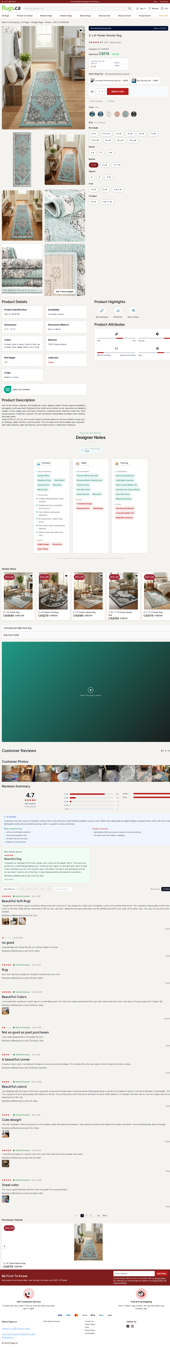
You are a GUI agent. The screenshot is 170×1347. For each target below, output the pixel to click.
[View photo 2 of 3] (14, 921)
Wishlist (155, 8)
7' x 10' (153, 134)
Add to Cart (117, 91)
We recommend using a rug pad (117, 74)
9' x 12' (108, 140)
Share (112, 101)
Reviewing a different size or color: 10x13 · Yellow (20, 951)
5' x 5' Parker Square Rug (84, 612)
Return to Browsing (10, 22)
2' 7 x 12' (117, 165)
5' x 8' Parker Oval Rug (48, 612)
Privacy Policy (160, 1278)
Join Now (161, 1273)
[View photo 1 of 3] (5, 921)
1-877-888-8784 (10, 1)
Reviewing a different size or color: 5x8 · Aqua (19, 1101)
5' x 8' (130, 134)
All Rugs (5, 15)
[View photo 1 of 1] (5, 1011)
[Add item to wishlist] (31, 576)
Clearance (163, 15)
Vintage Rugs (37, 22)
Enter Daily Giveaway (51, 1321)
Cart (166, 8)
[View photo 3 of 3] (22, 921)
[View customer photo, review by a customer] (10, 773)
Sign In (143, 8)
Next (105, 1216)
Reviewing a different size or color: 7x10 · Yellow (20, 1128)
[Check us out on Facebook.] (128, 1326)
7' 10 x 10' (95, 140)
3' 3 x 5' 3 (106, 134)
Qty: (92, 91)
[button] (81, 30)
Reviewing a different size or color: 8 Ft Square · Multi (22, 1193)
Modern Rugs (46, 15)
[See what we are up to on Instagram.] (132, 1326)
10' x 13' (120, 140)
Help (155, 1)
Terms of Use (8, 1328)
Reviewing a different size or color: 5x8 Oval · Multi (21, 1158)
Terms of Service (120, 1283)
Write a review (115, 42)
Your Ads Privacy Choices (14, 1334)
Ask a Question (97, 101)
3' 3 (92, 153)
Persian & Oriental (24, 15)
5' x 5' (93, 202)
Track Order (164, 1)
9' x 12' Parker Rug (11, 612)
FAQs (87, 1327)
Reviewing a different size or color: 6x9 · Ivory (19, 915)
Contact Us (89, 1321)
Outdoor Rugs (66, 15)
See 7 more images (64, 291)
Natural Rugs (85, 15)
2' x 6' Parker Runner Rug (14, 1263)
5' (101, 153)
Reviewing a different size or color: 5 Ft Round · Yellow (22, 1005)
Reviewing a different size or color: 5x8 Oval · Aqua (24, 876)
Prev (76, 1216)
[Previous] (4, 596)
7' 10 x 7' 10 (107, 202)
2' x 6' (93, 165)
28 (98, 1216)
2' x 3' (93, 134)
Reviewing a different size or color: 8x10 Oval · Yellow (22, 978)
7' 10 (110, 153)
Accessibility (90, 1333)
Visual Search (145, 15)
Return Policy (90, 1330)
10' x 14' (133, 140)
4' (92, 177)
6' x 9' (141, 134)
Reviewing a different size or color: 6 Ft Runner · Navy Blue (24, 1068)
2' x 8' (104, 165)
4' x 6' (119, 134)
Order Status (90, 1324)
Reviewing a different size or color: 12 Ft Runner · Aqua (22, 1040)
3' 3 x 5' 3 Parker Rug (153, 612)
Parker (48, 22)
